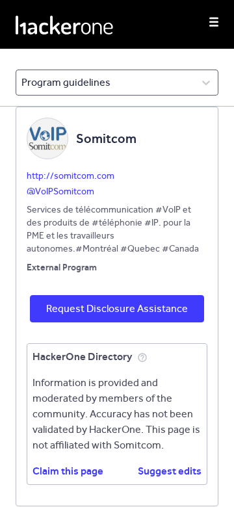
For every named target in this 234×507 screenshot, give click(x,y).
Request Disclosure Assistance (117, 308)
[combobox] (22, 82)
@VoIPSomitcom (60, 191)
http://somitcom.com (70, 175)
